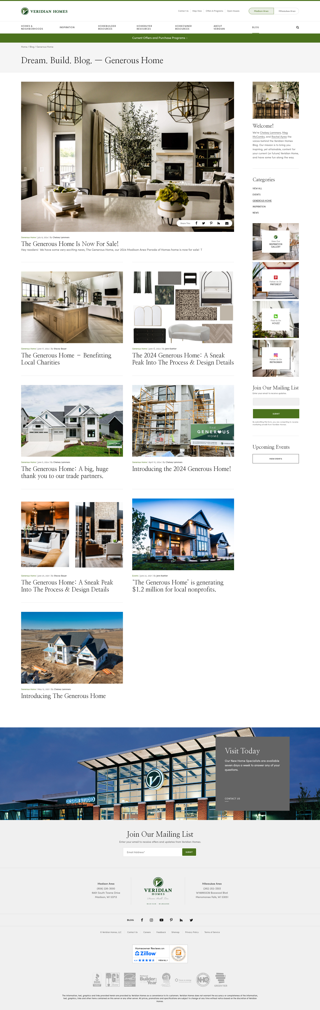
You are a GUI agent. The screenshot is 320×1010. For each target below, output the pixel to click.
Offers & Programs (214, 10)
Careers (147, 932)
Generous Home (28, 237)
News (256, 212)
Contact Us (183, 10)
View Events (275, 458)
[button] (196, 223)
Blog (255, 27)
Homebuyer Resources (144, 27)
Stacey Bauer (60, 348)
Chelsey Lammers (61, 237)
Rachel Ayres (279, 136)
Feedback (161, 932)
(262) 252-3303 (212, 888)
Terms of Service (212, 932)
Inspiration (67, 27)
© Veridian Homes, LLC (110, 932)
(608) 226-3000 (106, 888)
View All (257, 188)
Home (24, 46)
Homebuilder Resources (107, 27)
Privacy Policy (192, 932)
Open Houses (233, 10)
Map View (197, 10)
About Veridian (219, 27)
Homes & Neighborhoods (32, 27)
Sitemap (175, 932)
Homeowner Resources (183, 27)
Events (135, 575)
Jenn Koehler (170, 348)
